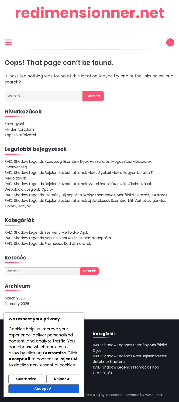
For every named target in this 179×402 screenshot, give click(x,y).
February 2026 (17, 303)
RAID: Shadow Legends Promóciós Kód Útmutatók (48, 243)
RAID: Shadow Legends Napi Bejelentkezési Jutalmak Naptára (58, 238)
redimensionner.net (89, 13)
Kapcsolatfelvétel (20, 135)
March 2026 (15, 298)
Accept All (43, 388)
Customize (26, 378)
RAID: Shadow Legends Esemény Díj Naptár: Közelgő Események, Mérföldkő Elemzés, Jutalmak (86, 195)
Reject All (62, 378)
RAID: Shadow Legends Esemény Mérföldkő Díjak (46, 232)
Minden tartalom (19, 129)
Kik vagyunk (15, 123)
